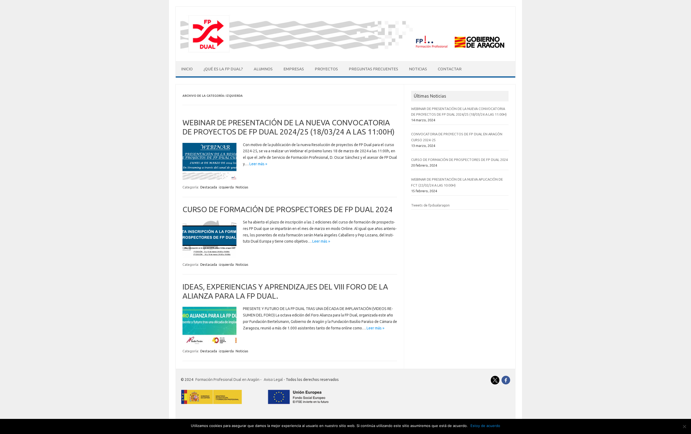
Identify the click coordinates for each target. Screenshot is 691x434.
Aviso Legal (273, 379)
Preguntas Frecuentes (373, 69)
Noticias (418, 69)
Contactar (450, 69)
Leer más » (258, 164)
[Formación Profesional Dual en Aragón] (345, 52)
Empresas (293, 69)
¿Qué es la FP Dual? (223, 69)
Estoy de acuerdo (485, 425)
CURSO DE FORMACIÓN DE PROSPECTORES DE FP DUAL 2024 (287, 209)
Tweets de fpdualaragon (430, 205)
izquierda (226, 187)
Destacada (208, 187)
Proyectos (326, 69)
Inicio (187, 69)
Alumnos (263, 69)
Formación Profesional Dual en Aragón (227, 379)
